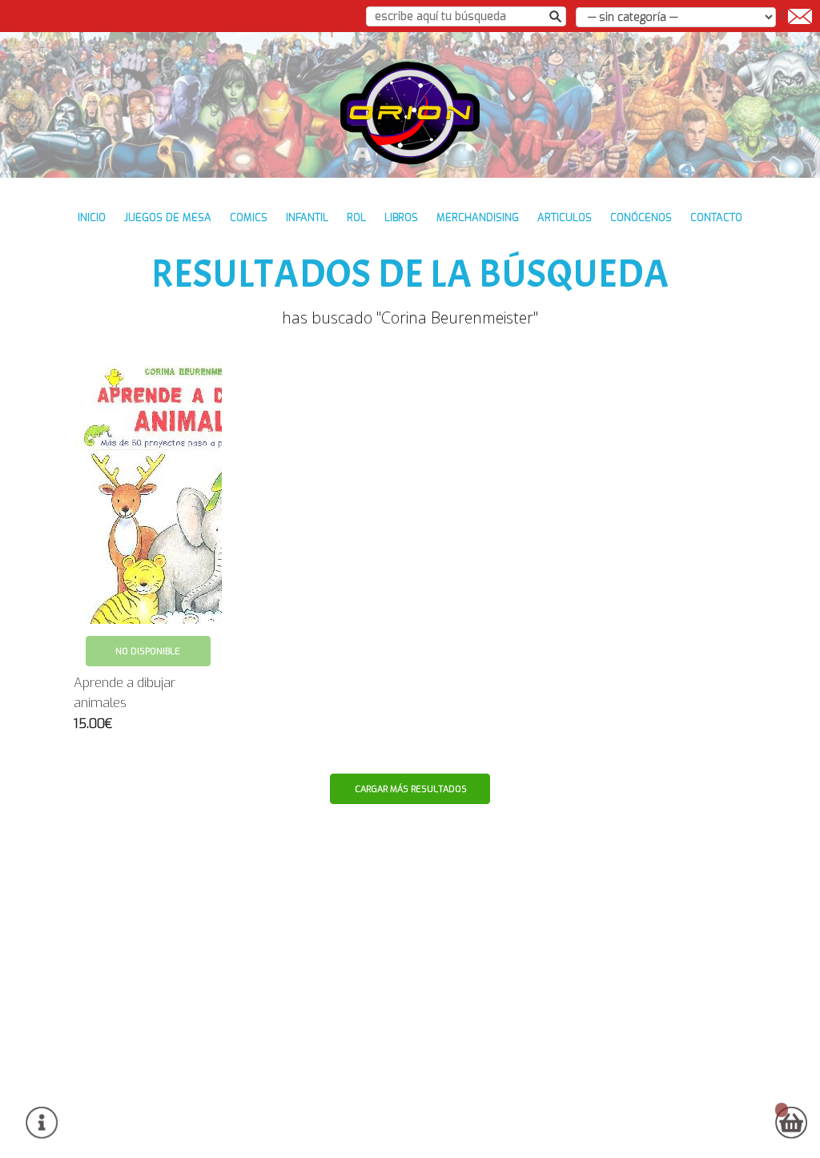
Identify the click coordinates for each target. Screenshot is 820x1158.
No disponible (147, 651)
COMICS (248, 217)
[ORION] (410, 113)
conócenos (641, 217)
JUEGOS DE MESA (167, 217)
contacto (716, 217)
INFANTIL (307, 217)
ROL (356, 217)
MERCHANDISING (477, 217)
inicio (92, 217)
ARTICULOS (564, 217)
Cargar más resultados (411, 789)
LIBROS (401, 217)
